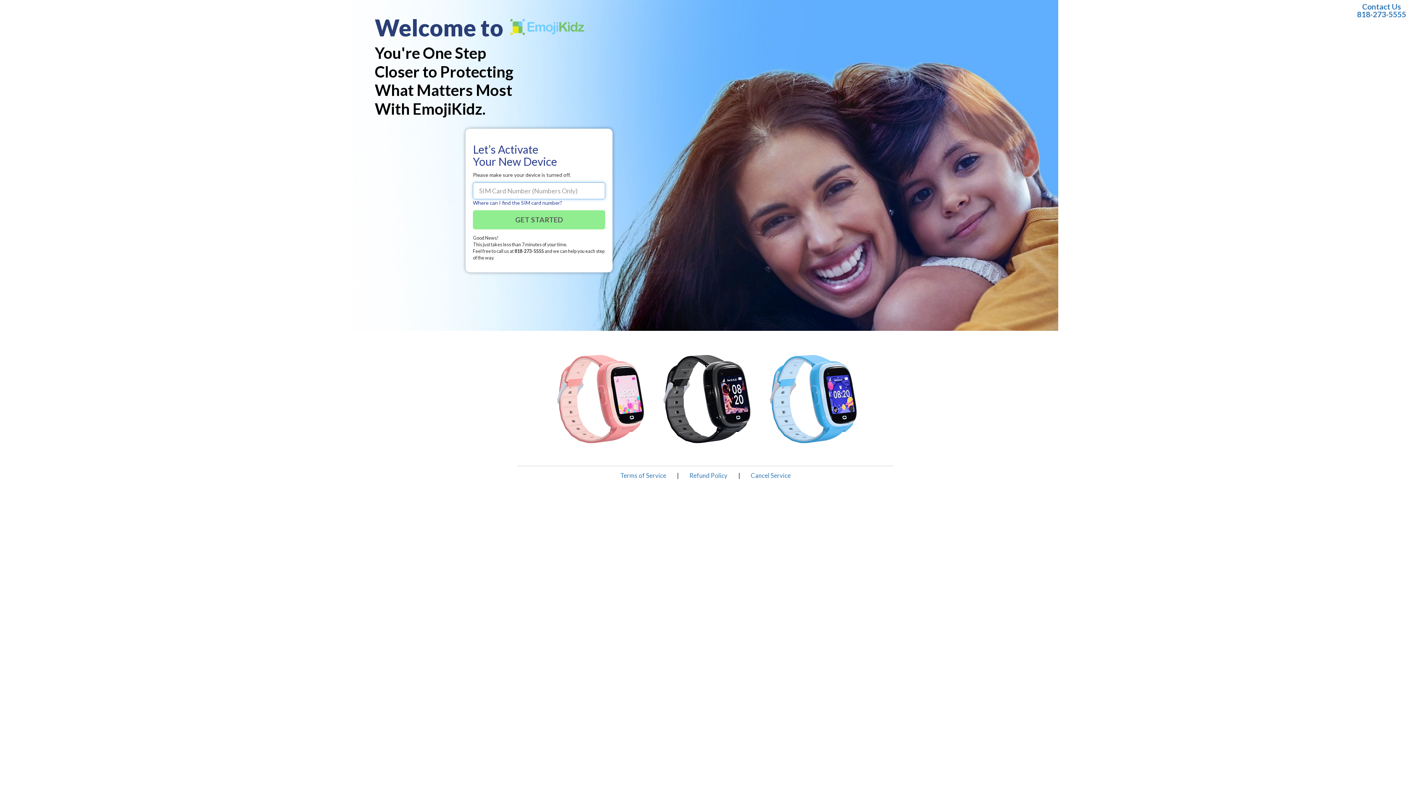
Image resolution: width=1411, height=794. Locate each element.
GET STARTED (539, 219)
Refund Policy (708, 475)
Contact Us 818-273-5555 (1381, 10)
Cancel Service (771, 475)
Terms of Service (643, 475)
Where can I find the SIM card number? (517, 203)
